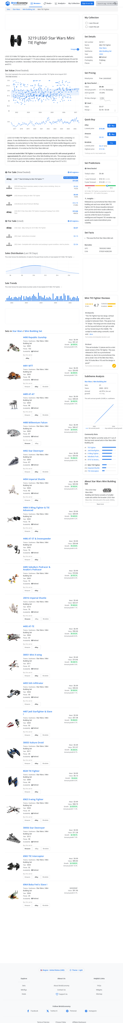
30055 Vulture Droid (33, 742)
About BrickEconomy (61, 986)
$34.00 (75, 456)
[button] (19, 77)
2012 (29, 836)
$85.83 (75, 861)
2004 (29, 460)
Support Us (63, 994)
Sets (8, 9)
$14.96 (75, 660)
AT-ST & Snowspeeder (96, 460)
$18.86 (75, 573)
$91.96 (75, 890)
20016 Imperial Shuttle (34, 597)
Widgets (99, 990)
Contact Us (61, 990)
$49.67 (75, 427)
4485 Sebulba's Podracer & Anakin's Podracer (36, 568)
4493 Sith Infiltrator (33, 683)
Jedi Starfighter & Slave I (97, 450)
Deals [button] (48, 3)
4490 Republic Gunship (34, 337)
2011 (29, 664)
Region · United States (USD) (54, 970)
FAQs (99, 986)
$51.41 (75, 342)
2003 (29, 346)
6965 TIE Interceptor (33, 856)
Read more (100, 503)
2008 (29, 780)
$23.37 (75, 603)
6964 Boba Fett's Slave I (35, 884)
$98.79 (75, 804)
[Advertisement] (50, 21)
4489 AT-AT (28, 394)
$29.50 (75, 484)
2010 (29, 607)
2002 (101, 54)
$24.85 (75, 370)
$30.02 (75, 688)
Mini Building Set (29, 9)
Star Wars (16, 9)
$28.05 (75, 514)
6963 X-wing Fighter (33, 799)
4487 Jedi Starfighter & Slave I (37, 713)
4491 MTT (28, 365)
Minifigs (24, 990)
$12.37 (75, 747)
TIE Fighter (92, 447)
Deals (24, 994)
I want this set (63, 359)
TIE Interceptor (93, 471)
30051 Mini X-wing (32, 654)
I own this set (63, 355)
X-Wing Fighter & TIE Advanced (99, 453)
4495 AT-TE (28, 626)
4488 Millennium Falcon (35, 422)
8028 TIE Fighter (31, 770)
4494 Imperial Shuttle (34, 479)
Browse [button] (37, 3)
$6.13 (76, 776)
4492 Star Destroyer (33, 450)
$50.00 (75, 631)
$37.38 (75, 718)
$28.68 (75, 543)
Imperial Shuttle (93, 468)
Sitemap (99, 994)
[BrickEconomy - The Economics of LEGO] (16, 3)
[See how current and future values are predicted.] (115, 110)
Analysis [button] (61, 3)
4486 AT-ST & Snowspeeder (37, 538)
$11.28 (75, 832)
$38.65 (75, 399)
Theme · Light (77, 970)
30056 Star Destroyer (34, 827)
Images (73, 49)
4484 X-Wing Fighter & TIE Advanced (36, 509)
